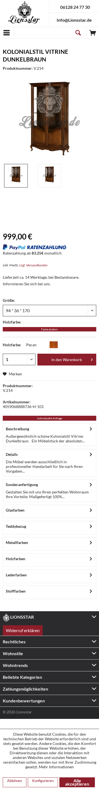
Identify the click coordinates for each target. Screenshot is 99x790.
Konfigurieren (43, 780)
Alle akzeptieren (77, 782)
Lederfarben (16, 575)
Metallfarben (17, 542)
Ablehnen (14, 780)
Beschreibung (17, 428)
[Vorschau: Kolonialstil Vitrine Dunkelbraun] (16, 176)
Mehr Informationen (56, 766)
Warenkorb (93, 32)
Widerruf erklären (23, 630)
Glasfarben (15, 510)
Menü (7, 32)
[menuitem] (7, 32)
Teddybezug (16, 526)
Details (12, 454)
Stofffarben (16, 591)
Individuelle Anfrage (49, 418)
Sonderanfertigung (22, 484)
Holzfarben (15, 558)
